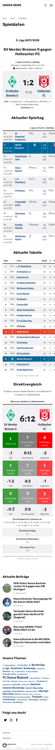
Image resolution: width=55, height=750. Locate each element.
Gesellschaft (13, 681)
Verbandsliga (33, 700)
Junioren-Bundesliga (14, 687)
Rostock (18, 694)
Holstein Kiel (25, 684)
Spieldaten (23, 18)
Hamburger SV (42, 681)
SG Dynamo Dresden (27, 694)
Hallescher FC (32, 681)
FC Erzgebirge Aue (22, 674)
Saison (12, 18)
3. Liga (6, 668)
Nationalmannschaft (32, 691)
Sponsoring (37, 694)
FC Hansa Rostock (15, 677)
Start (4, 18)
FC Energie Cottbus (9, 674)
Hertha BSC (16, 685)
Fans (12, 671)
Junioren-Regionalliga (34, 688)
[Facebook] (16, 720)
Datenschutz (7, 738)
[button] (45, 5)
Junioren (35, 684)
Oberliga (43, 691)
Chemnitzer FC (41, 668)
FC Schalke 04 (46, 678)
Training (45, 697)
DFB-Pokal (6, 671)
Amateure (16, 668)
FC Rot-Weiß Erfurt (35, 678)
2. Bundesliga (37, 664)
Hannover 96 (7, 685)
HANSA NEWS (12, 5)
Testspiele (37, 696)
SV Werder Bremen (9, 697)
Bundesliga (29, 668)
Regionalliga (8, 694)
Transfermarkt (9, 699)
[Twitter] (5, 720)
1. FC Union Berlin (22, 665)
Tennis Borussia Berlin (24, 697)
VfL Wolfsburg (18, 702)
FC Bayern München (32, 671)
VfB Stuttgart (43, 700)
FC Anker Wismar (20, 671)
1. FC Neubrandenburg (9, 665)
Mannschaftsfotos (19, 691)
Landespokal (7, 691)
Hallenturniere (22, 681)
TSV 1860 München (22, 700)
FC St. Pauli (6, 681)
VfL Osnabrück (7, 702)
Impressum (6, 733)
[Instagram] (11, 720)
